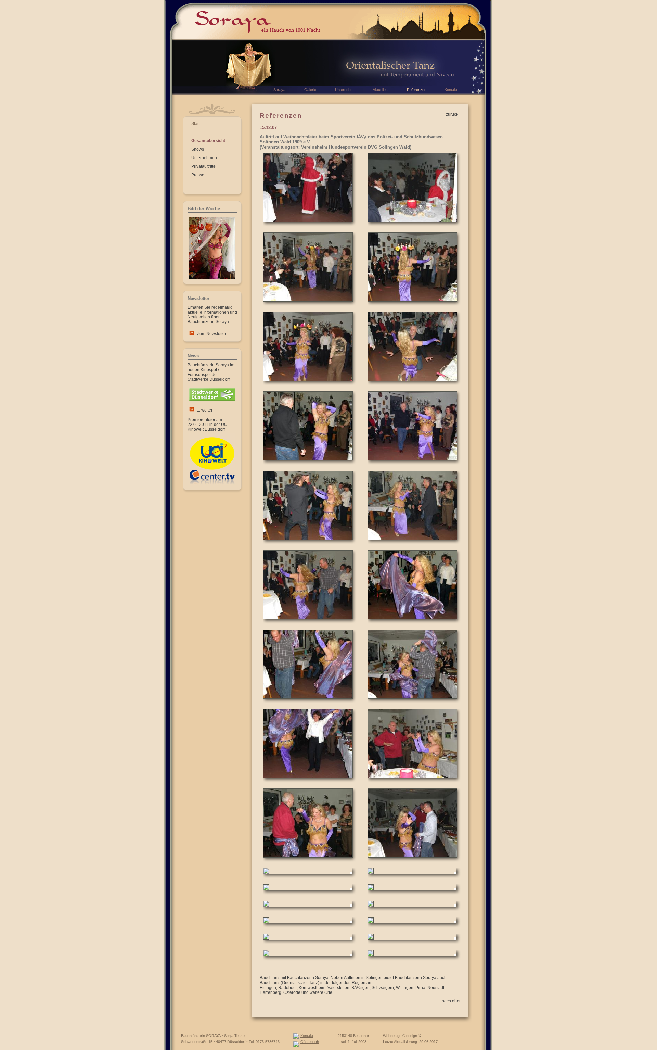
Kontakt (306, 1036)
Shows (197, 149)
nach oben (452, 1001)
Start (195, 123)
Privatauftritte (203, 166)
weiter (206, 410)
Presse (197, 175)
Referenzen (416, 90)
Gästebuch (309, 1042)
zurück (452, 114)
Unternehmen (204, 157)
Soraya (279, 90)
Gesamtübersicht (208, 140)
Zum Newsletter (211, 333)
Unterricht (343, 90)
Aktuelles (380, 90)
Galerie (310, 90)
